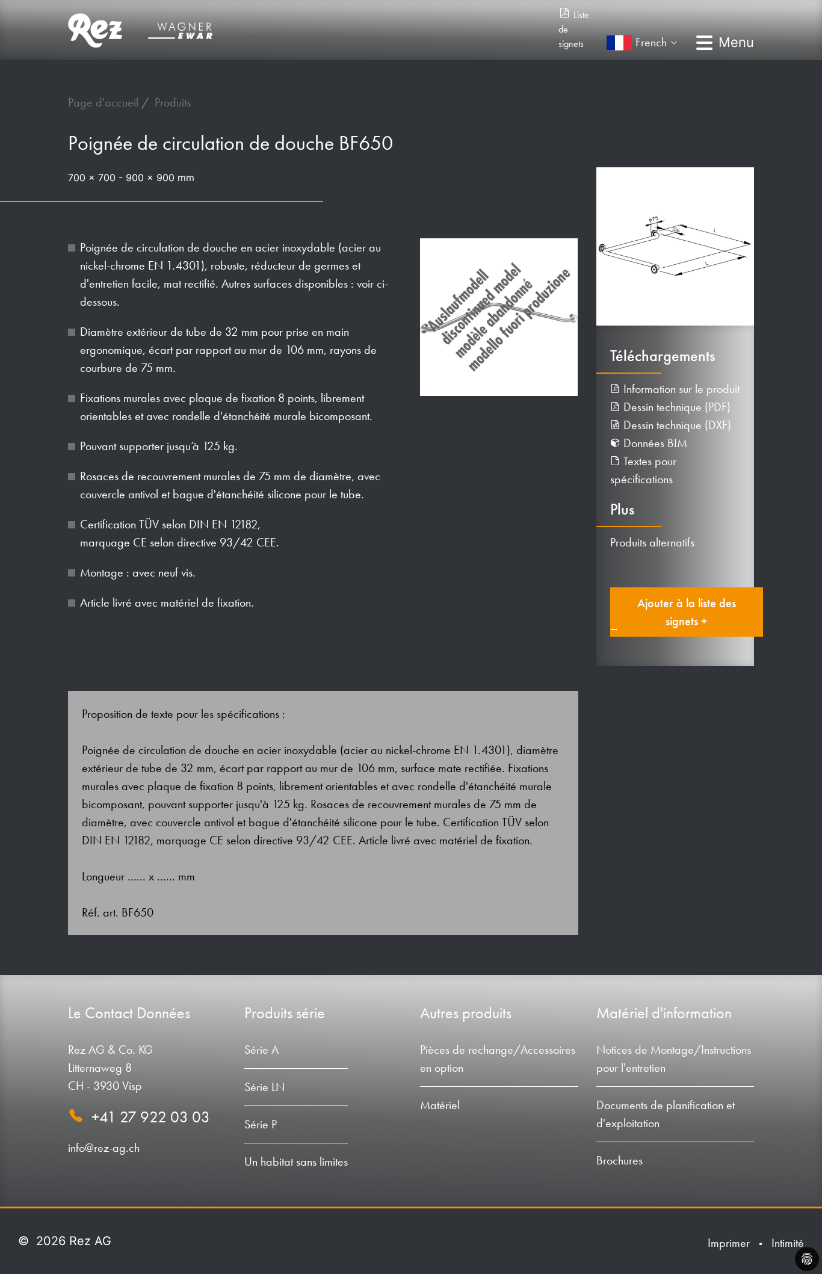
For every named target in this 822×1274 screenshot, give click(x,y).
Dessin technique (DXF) (675, 425)
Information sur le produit (680, 389)
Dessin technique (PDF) (675, 407)
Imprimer (729, 1242)
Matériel (440, 1105)
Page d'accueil (104, 102)
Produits (173, 102)
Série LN (264, 1087)
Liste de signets (573, 29)
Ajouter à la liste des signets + (686, 612)
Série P (260, 1124)
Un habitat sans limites (296, 1161)
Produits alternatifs (652, 542)
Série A (261, 1049)
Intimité (787, 1242)
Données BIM (653, 443)
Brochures (619, 1160)
